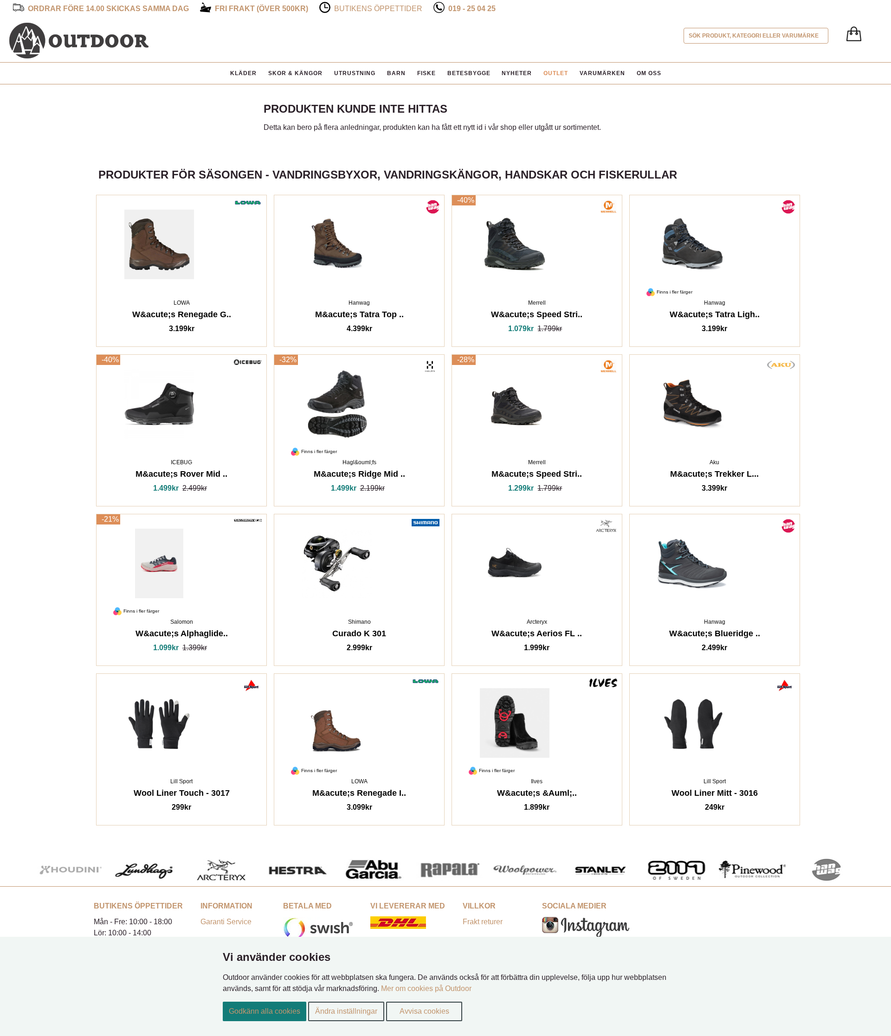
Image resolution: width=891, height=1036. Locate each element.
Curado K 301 (359, 635)
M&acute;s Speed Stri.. (536, 475)
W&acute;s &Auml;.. (537, 794)
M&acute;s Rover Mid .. (181, 475)
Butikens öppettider (378, 9)
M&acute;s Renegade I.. (359, 794)
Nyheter (517, 73)
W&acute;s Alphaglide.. (182, 635)
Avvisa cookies (424, 1011)
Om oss (649, 73)
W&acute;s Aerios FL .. (536, 635)
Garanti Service (226, 922)
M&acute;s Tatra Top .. (359, 316)
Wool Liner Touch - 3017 (182, 794)
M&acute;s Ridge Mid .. (359, 475)
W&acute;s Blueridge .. (714, 635)
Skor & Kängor (295, 73)
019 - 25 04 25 (472, 9)
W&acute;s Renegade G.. (181, 316)
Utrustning (354, 73)
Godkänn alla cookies (264, 1011)
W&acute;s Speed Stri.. (536, 316)
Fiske (426, 73)
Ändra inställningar (346, 1011)
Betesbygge (469, 73)
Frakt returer (483, 922)
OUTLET (555, 73)
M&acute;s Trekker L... (714, 475)
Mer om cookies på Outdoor (426, 988)
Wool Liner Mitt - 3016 (714, 794)
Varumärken (602, 73)
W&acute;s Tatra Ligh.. (715, 316)
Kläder (243, 73)
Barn (396, 73)
